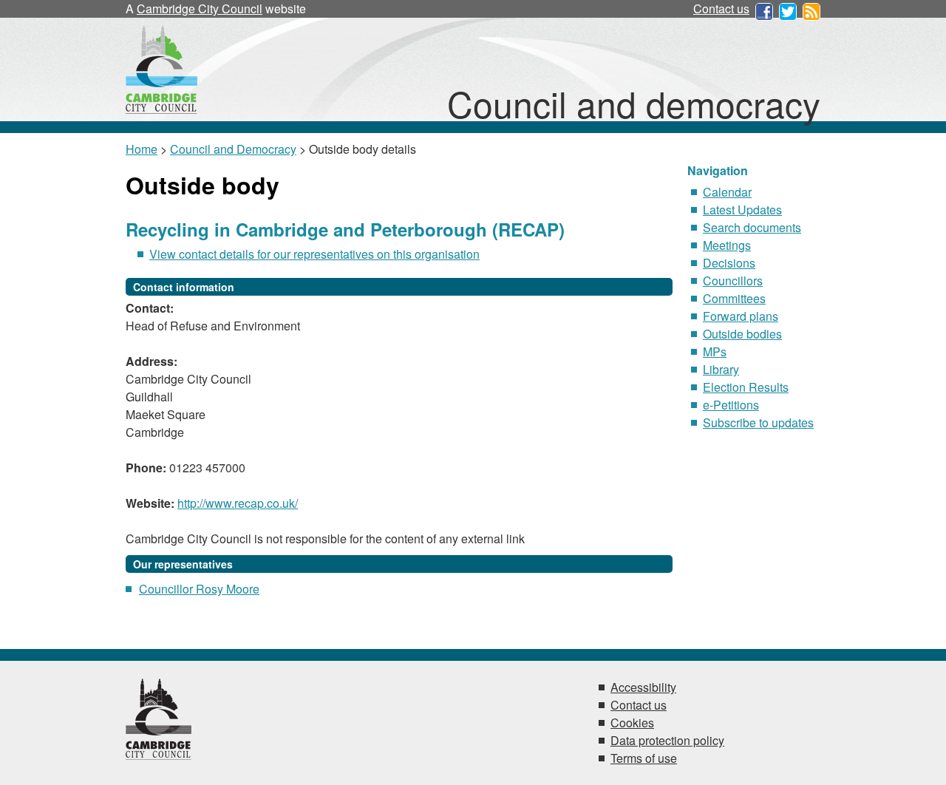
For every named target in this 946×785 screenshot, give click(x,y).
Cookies (632, 722)
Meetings (727, 245)
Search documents (752, 227)
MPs (714, 351)
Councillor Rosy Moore (199, 588)
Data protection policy (667, 740)
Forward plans (740, 315)
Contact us (721, 8)
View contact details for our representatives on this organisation (314, 253)
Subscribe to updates (758, 422)
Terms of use (643, 758)
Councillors (733, 280)
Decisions (729, 262)
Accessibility (643, 687)
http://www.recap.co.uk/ (237, 503)
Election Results (746, 386)
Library (721, 369)
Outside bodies (742, 333)
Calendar (727, 191)
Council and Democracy (233, 148)
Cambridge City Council (199, 8)
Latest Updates (742, 209)
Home (141, 148)
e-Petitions (731, 404)
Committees (734, 298)
